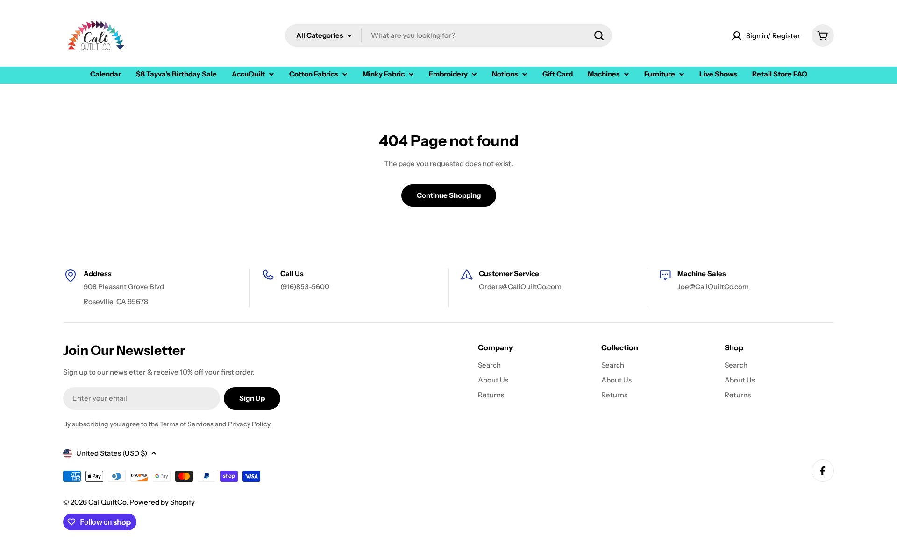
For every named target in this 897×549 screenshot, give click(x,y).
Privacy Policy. (250, 424)
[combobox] (448, 35)
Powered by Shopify (162, 502)
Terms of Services (187, 424)
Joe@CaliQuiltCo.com (713, 286)
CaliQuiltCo (107, 502)
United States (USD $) (111, 453)
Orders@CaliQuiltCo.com (520, 286)
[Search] (599, 35)
